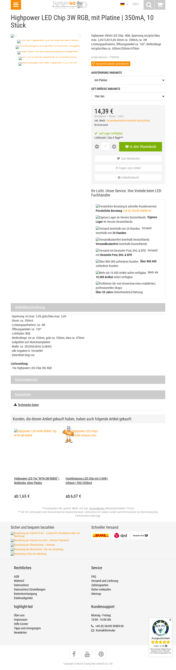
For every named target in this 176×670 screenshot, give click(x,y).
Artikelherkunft (130, 177)
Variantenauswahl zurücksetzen (112, 63)
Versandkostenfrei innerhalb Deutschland (128, 120)
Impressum (20, 619)
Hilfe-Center (21, 624)
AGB (16, 576)
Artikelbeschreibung (30, 307)
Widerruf (19, 581)
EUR (135, 4)
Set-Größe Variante (105, 88)
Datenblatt (23, 394)
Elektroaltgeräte (23, 598)
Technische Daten (28, 405)
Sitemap (96, 593)
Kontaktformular (105, 630)
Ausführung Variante (106, 72)
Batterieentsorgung (25, 593)
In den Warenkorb (143, 146)
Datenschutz (21, 585)
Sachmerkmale (26, 379)
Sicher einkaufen (101, 589)
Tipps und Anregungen (27, 628)
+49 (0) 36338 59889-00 (137, 210)
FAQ (93, 576)
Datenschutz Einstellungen (30, 589)
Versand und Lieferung (104, 581)
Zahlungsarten (99, 585)
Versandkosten (97, 508)
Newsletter (20, 632)
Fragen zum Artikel (129, 168)
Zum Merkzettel (130, 158)
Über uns (19, 615)
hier (98, 515)
